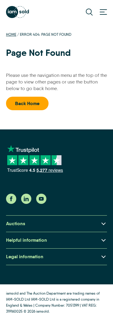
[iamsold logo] (17, 12)
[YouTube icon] (41, 202)
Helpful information (26, 240)
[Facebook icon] (11, 202)
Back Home (27, 103)
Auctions (15, 223)
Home (11, 34)
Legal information (24, 256)
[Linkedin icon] (26, 202)
